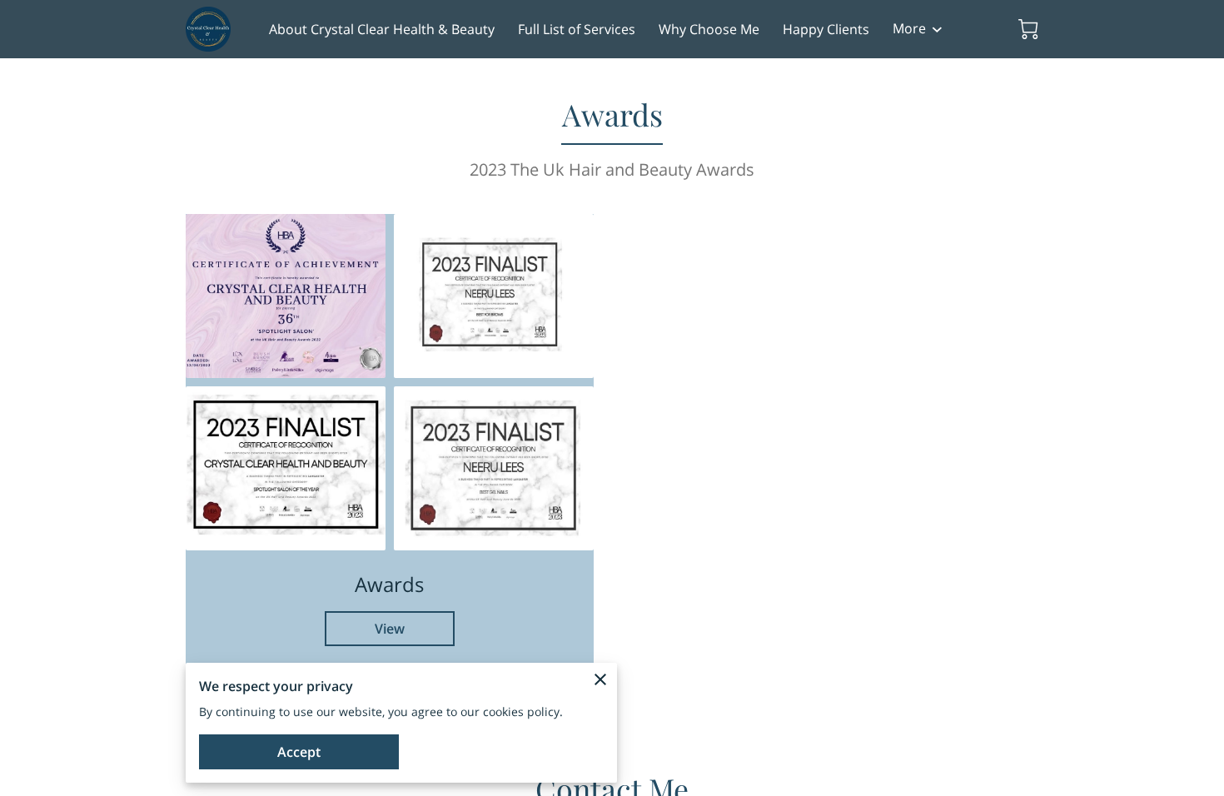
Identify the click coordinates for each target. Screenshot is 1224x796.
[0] (1028, 29)
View (390, 628)
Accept (299, 752)
